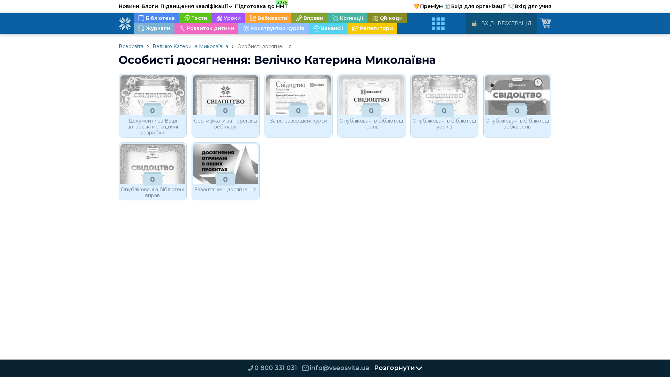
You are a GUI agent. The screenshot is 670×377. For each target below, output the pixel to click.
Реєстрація (514, 23)
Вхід (487, 23)
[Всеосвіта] (125, 23)
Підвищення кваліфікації (196, 6)
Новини (129, 6)
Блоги (150, 6)
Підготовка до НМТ (261, 5)
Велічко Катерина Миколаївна (190, 46)
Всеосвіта (131, 46)
